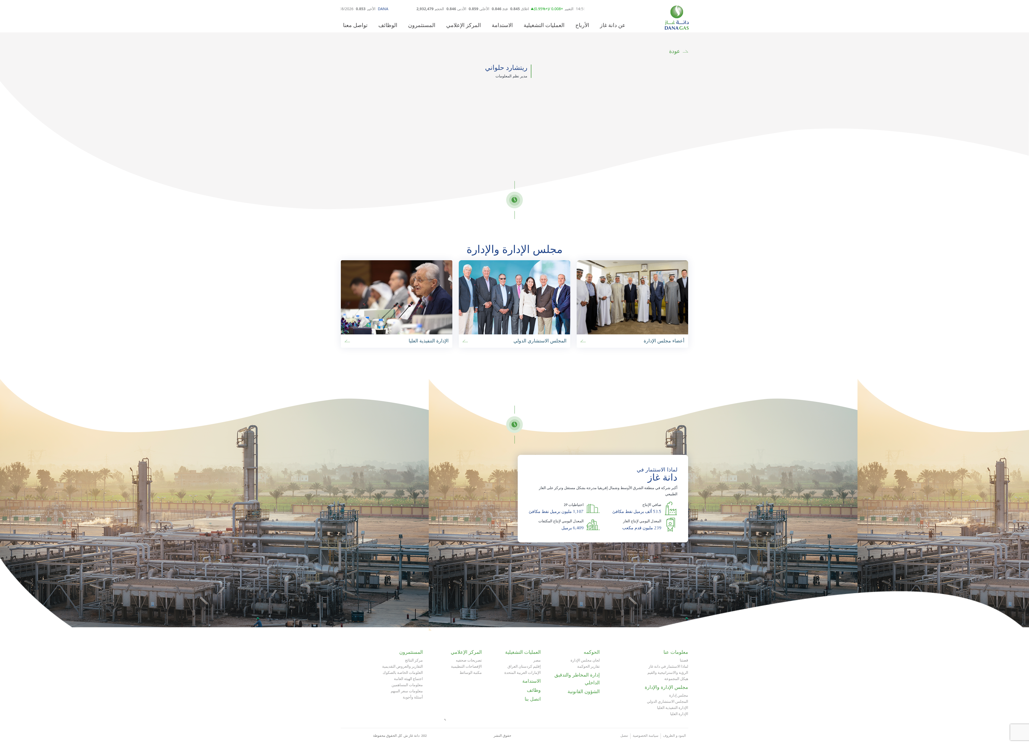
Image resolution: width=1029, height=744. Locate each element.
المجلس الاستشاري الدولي (667, 702)
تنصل (624, 736)
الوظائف (387, 25)
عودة (674, 51)
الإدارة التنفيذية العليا (672, 708)
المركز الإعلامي (463, 25)
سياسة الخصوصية (645, 736)
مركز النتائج (414, 661)
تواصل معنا (355, 25)
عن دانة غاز (612, 25)
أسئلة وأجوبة (413, 698)
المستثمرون (421, 25)
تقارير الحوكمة (588, 667)
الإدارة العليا (679, 714)
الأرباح (582, 25)
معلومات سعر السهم (407, 691)
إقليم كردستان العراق (524, 667)
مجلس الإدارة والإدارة (666, 687)
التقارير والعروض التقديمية (402, 667)
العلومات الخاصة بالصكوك (403, 673)
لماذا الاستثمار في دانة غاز (668, 667)
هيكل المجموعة (676, 679)
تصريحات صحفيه (469, 661)
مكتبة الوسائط (471, 673)
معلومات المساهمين (407, 685)
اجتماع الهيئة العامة (408, 679)
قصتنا (684, 661)
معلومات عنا (675, 652)
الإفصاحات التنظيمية (466, 667)
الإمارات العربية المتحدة (522, 673)
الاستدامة (502, 25)
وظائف (534, 690)
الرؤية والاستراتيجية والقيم (667, 673)
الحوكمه (592, 652)
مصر (537, 661)
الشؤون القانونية (584, 691)
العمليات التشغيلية (544, 25)
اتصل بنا (533, 699)
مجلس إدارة (678, 696)
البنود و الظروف (674, 736)
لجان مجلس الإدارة (585, 661)
